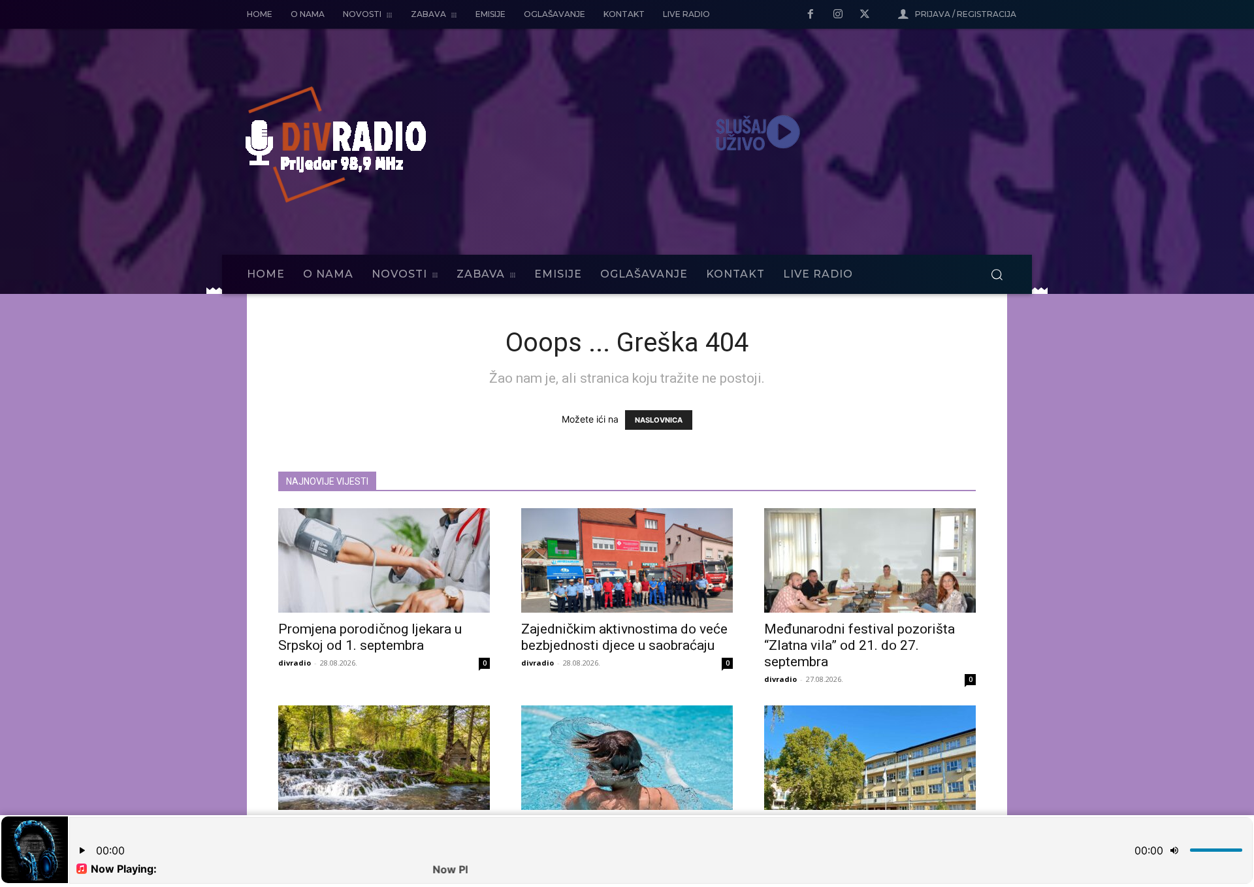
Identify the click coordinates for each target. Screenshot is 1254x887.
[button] (996, 274)
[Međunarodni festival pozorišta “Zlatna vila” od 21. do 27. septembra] (870, 560)
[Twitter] (864, 15)
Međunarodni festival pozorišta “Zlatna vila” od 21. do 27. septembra (859, 645)
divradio (294, 663)
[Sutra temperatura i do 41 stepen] (627, 757)
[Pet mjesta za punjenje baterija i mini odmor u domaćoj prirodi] (384, 757)
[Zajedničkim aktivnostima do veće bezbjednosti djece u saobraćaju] (627, 560)
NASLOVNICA (659, 420)
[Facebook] (810, 15)
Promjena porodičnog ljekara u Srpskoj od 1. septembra (370, 637)
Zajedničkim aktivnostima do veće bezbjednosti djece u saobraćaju (624, 637)
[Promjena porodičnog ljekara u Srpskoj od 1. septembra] (384, 560)
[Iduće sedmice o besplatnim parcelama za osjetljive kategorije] (870, 757)
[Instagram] (838, 15)
